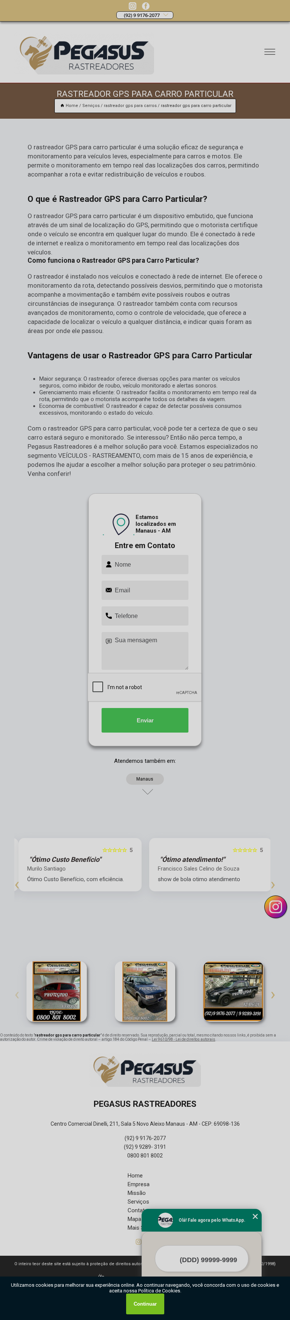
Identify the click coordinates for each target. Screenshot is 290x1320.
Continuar (145, 1304)
